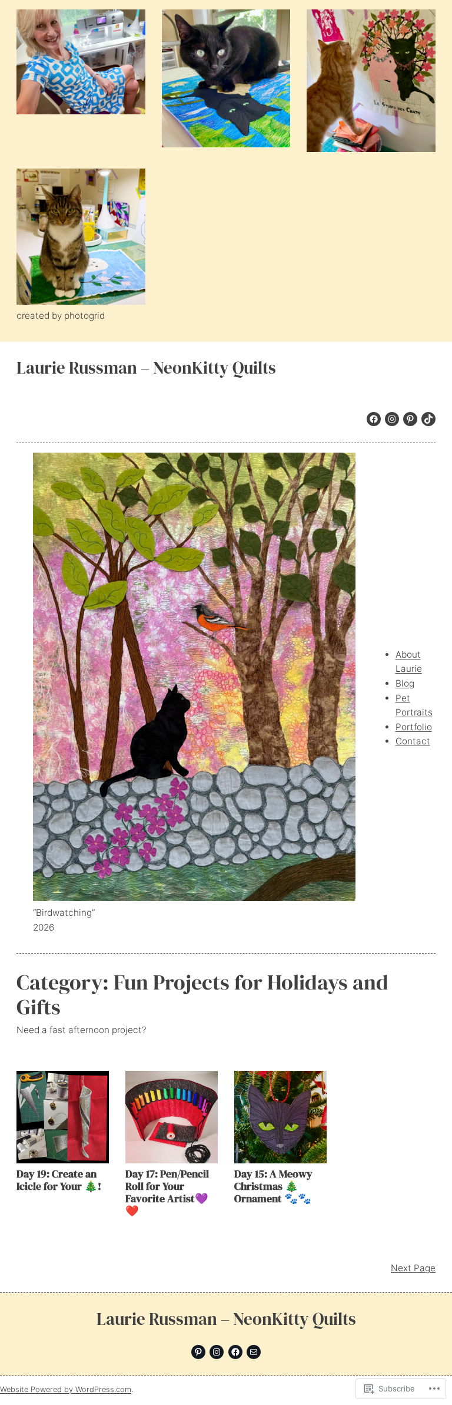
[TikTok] (428, 419)
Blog (405, 683)
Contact (413, 741)
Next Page (413, 1268)
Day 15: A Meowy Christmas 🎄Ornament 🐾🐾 (273, 1186)
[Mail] (254, 1352)
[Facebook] (374, 419)
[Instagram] (392, 419)
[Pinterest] (410, 419)
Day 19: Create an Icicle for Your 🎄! (58, 1179)
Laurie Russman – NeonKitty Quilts (146, 368)
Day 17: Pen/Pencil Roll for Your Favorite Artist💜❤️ (167, 1192)
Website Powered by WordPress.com (65, 1389)
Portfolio (414, 727)
